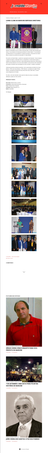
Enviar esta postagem (15, 256)
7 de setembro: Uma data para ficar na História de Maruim (22, 385)
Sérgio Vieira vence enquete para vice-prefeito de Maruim (22, 349)
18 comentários (14, 388)
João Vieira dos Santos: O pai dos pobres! (22, 439)
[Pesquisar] (41, 3)
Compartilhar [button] (8, 256)
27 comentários (14, 352)
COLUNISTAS (21, 12)
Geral (12, 258)
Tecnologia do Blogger (25, 449)
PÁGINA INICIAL (13, 12)
